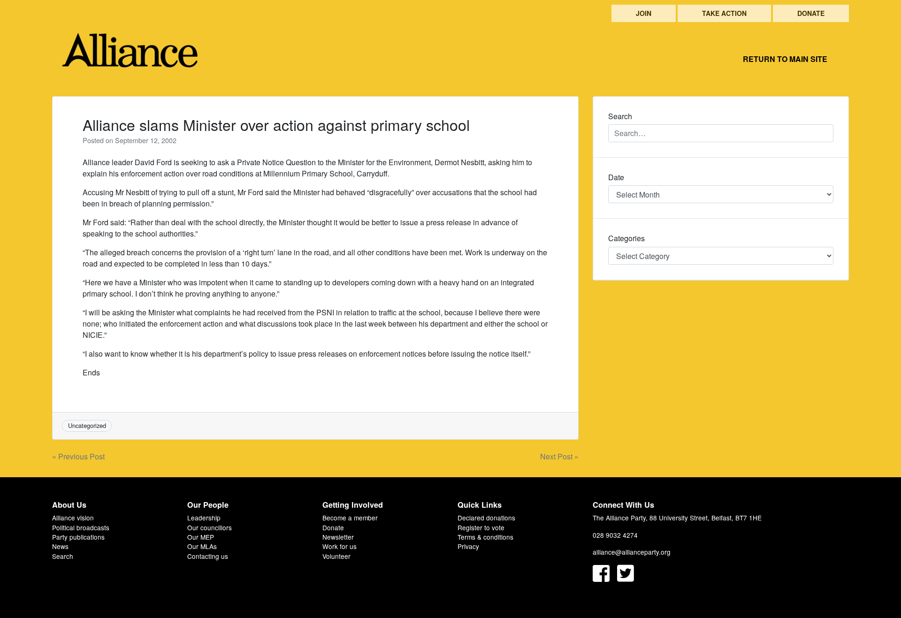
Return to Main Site (785, 58)
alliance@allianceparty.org (632, 552)
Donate (811, 13)
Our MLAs (202, 546)
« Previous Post (78, 456)
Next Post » (559, 456)
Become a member (350, 517)
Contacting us (207, 556)
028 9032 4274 (615, 535)
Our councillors (209, 527)
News (60, 546)
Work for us (339, 546)
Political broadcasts (80, 527)
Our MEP (200, 537)
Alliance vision (73, 517)
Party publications (78, 537)
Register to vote (481, 527)
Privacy (468, 546)
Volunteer (336, 556)
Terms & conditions (485, 537)
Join (643, 13)
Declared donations (486, 517)
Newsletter (338, 537)
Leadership (204, 517)
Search (62, 556)
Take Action (724, 13)
